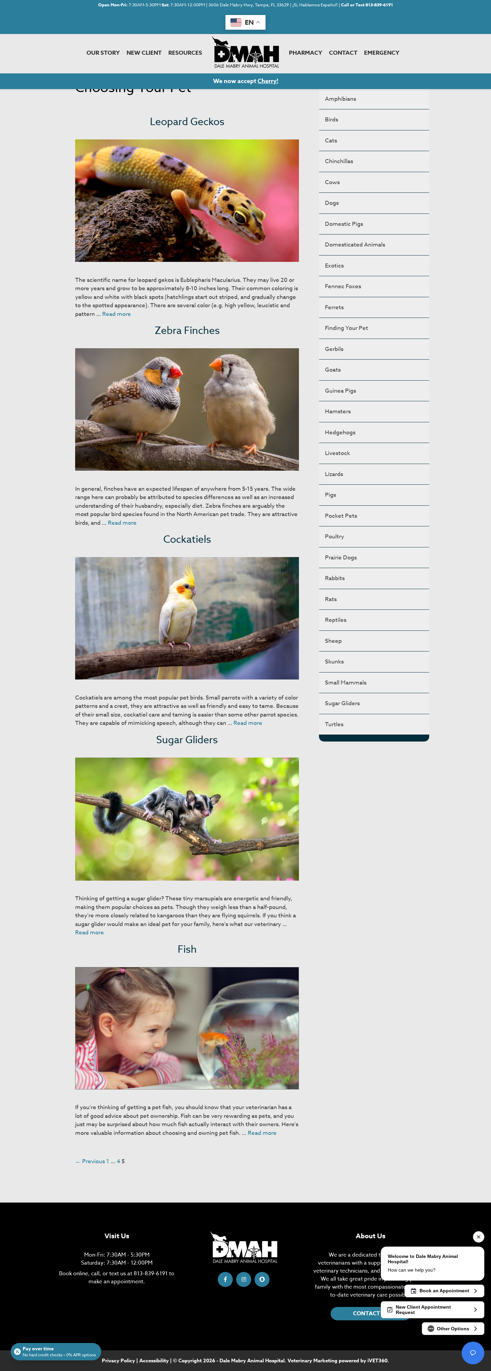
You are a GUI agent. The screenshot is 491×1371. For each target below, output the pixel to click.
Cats (331, 140)
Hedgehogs (340, 432)
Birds (331, 119)
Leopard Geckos (187, 122)
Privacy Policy (118, 1360)
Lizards (334, 474)
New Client (144, 53)
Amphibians (340, 99)
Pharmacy (305, 53)
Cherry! (268, 81)
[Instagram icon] (243, 1279)
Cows (332, 182)
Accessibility (154, 1360)
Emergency (381, 53)
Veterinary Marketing (312, 1360)
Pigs (330, 495)
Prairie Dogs (341, 557)
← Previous (90, 1161)
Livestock (337, 453)
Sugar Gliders (187, 740)
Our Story (103, 53)
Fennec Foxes (343, 286)
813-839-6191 (151, 1274)
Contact (343, 53)
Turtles (334, 724)
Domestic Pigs (344, 224)
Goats (333, 370)
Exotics (334, 266)
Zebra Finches (187, 331)
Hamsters (338, 411)
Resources (185, 53)
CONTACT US (370, 1314)
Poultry (334, 536)
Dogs (332, 203)
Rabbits (335, 578)
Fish (187, 949)
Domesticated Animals (355, 245)
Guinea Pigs (340, 391)
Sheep (333, 641)
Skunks (334, 661)
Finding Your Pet (346, 328)
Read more (116, 314)
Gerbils (334, 349)
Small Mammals (345, 682)
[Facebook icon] (225, 1279)
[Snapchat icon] (262, 1279)
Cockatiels (187, 539)
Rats (331, 599)
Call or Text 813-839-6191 (367, 5)
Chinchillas (339, 161)
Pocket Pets (341, 516)
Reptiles (335, 620)
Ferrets (334, 307)
